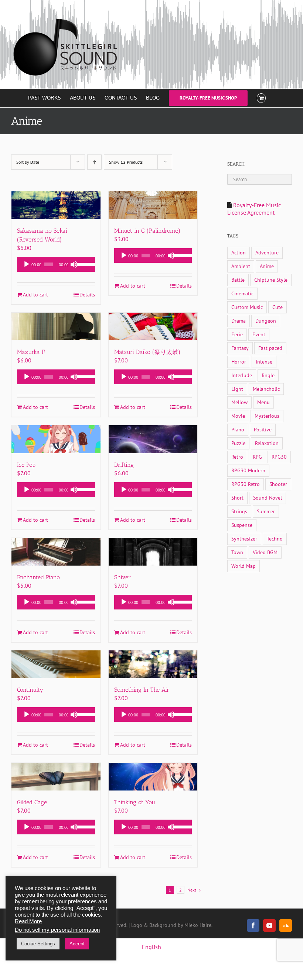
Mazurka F (31, 351)
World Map (243, 565)
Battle (238, 279)
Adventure (267, 252)
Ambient (240, 266)
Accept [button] (77, 943)
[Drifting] (153, 439)
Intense (264, 361)
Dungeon (265, 320)
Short (237, 497)
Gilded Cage (32, 802)
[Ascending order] (94, 162)
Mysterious (267, 415)
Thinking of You (134, 802)
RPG (257, 456)
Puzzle (238, 442)
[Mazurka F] (56, 326)
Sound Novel (267, 497)
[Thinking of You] (153, 776)
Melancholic (266, 388)
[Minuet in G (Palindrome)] (153, 205)
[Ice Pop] (56, 439)
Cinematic (242, 293)
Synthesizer (244, 538)
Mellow (239, 402)
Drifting (124, 464)
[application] (56, 264)
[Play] (26, 264)
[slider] (83, 263)
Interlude (241, 375)
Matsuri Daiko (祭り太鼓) (147, 351)
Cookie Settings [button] (38, 943)
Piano (237, 429)
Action (238, 252)
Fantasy (240, 347)
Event (258, 334)
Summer (266, 511)
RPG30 (279, 456)
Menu (263, 402)
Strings (239, 511)
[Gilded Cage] (56, 776)
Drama (238, 320)
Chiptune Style (270, 279)
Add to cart (35, 294)
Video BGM (265, 552)
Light (237, 388)
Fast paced (270, 347)
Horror (238, 361)
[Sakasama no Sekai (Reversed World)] (56, 205)
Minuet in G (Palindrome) (147, 230)
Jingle (268, 375)
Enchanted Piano (38, 577)
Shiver (122, 577)
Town (237, 552)
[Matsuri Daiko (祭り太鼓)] (153, 326)
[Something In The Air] (153, 664)
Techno (275, 538)
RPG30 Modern (248, 470)
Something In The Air (141, 689)
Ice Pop (26, 464)
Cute (277, 306)
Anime (267, 266)
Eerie (237, 334)
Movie (238, 415)
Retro (237, 456)
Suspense (241, 524)
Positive (263, 429)
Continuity (30, 689)
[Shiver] (153, 552)
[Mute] (74, 264)
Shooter (278, 483)
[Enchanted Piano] (56, 552)
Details (87, 294)
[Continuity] (56, 664)
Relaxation (267, 442)
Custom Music (247, 306)
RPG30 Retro (245, 483)
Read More (28, 921)
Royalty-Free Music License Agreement (254, 208)
